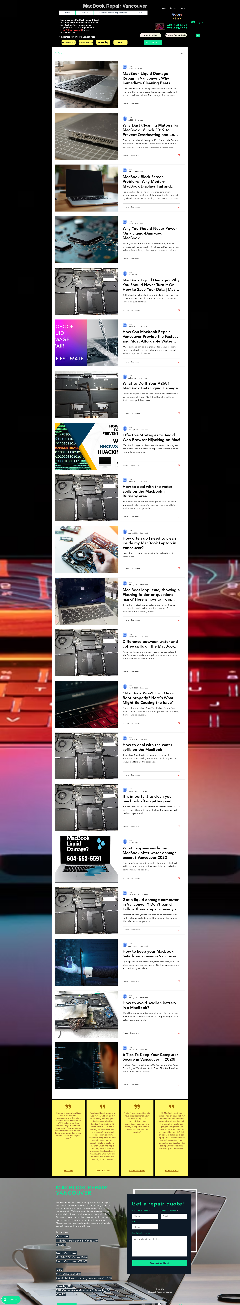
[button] (176, 35)
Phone (135, 1267)
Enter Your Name (140, 1256)
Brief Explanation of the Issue (141, 1278)
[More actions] (179, 67)
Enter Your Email (168, 1256)
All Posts (58, 53)
